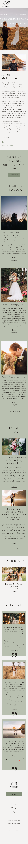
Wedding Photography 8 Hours (14, 823)
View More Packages (14, 411)
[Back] (3, 29)
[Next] (25, 29)
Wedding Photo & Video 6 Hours (14, 825)
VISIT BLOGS (14, 548)
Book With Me (14, 175)
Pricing (14, 794)
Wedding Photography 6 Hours (14, 820)
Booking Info (14, 260)
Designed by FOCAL (14, 831)
